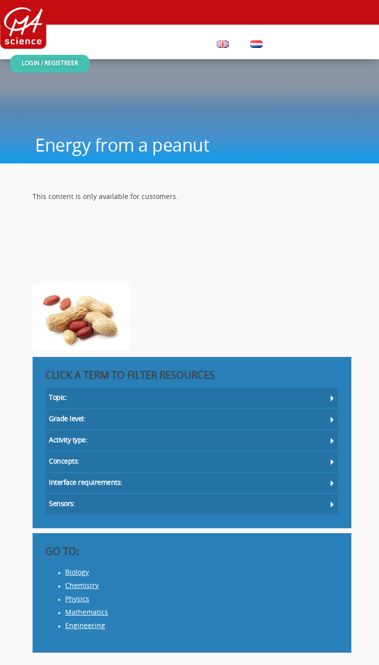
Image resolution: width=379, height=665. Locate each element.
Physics (77, 599)
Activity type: (68, 440)
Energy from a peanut (122, 147)
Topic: (58, 398)
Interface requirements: (85, 483)
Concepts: (64, 462)
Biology (77, 573)
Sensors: (62, 504)
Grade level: (67, 419)
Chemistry (82, 586)
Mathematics (86, 613)
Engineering (85, 626)
